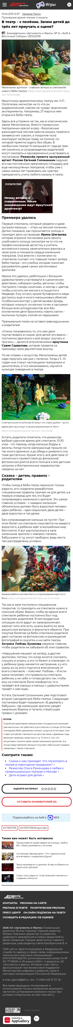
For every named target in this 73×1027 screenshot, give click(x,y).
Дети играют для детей (25, 775)
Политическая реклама (47, 907)
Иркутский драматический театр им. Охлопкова (27, 431)
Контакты (10, 903)
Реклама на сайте (33, 903)
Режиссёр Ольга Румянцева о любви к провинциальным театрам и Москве (34, 770)
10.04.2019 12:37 (11, 14)
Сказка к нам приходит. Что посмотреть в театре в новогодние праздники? (36, 762)
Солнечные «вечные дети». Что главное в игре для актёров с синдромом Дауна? (40, 855)
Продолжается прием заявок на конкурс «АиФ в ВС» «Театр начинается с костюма (42, 844)
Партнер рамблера (32, 1010)
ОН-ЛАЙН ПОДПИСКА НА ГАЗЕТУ (44, 912)
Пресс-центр (12, 912)
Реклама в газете (15, 907)
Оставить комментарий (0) (37, 801)
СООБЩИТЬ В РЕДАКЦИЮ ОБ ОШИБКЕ (28, 917)
